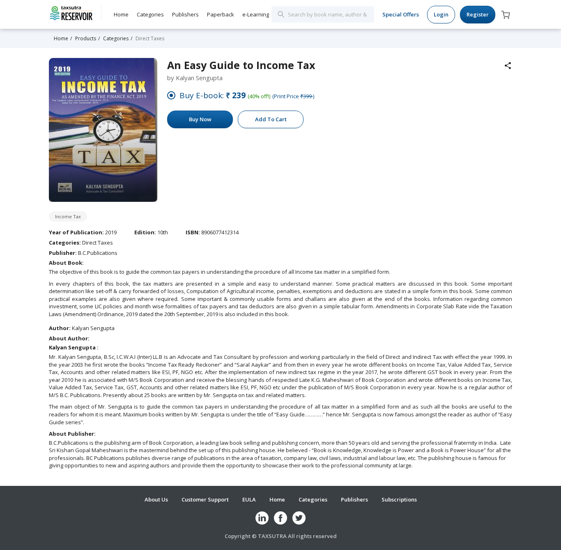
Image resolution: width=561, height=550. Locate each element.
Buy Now (200, 119)
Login (441, 14)
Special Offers (400, 14)
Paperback (220, 14)
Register (478, 14)
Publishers (185, 14)
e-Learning (255, 14)
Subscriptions (399, 499)
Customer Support (205, 499)
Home (121, 14)
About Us (156, 499)
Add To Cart (271, 119)
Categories (150, 14)
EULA (249, 499)
